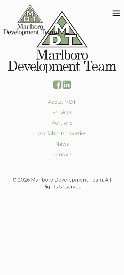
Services (62, 112)
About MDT (62, 102)
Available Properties (62, 133)
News (62, 144)
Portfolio (62, 123)
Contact (62, 154)
